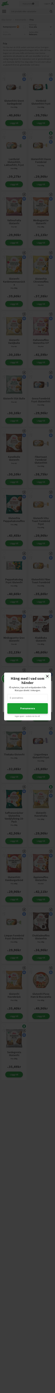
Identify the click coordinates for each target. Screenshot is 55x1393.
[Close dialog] (47, 676)
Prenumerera (27, 708)
